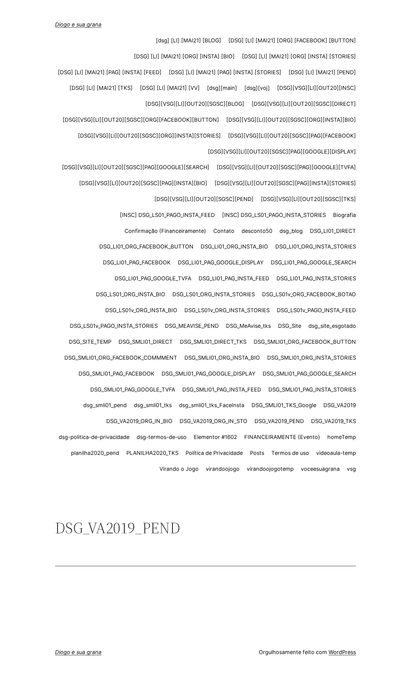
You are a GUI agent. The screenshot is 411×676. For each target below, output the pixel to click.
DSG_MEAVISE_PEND (192, 326)
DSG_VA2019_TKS (333, 421)
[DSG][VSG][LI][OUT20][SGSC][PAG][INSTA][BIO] (143, 183)
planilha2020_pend (95, 453)
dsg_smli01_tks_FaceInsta (211, 405)
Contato (223, 231)
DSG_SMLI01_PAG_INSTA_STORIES (312, 389)
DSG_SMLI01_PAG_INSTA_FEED (221, 389)
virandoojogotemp (270, 469)
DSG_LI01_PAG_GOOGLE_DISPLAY (221, 262)
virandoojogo (222, 469)
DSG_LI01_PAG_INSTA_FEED (234, 278)
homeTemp (341, 437)
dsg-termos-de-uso (162, 437)
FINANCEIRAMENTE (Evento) (282, 437)
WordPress (342, 652)
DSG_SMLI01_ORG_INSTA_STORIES (311, 358)
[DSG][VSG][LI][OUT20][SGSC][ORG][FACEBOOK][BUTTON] (141, 120)
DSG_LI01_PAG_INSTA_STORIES (316, 278)
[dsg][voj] (257, 88)
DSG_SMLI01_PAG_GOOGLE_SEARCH (309, 373)
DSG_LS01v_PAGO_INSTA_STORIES (114, 326)
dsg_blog (291, 231)
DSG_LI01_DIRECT (333, 231)
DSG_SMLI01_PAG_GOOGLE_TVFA (132, 389)
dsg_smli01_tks (153, 405)
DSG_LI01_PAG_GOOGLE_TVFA (153, 278)
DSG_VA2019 (339, 405)
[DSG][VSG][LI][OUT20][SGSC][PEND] (204, 199)
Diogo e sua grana (78, 24)
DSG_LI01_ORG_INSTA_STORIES (315, 246)
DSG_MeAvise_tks (248, 326)
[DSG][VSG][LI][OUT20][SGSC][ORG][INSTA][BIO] (291, 120)
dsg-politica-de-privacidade (94, 437)
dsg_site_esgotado (332, 326)
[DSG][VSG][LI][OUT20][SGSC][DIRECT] (304, 104)
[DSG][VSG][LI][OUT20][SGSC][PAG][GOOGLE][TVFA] (286, 167)
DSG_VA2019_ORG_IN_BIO (139, 421)
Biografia (344, 215)
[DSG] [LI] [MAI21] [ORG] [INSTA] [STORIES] (299, 56)
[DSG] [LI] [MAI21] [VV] (170, 88)
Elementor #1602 (215, 437)
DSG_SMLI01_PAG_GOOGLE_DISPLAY (208, 373)
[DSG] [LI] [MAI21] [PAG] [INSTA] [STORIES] (225, 72)
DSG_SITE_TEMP (90, 342)
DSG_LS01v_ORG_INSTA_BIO (141, 310)
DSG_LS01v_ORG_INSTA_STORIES (227, 310)
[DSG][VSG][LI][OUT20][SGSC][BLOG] (194, 104)
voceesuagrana (320, 469)
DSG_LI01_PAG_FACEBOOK (137, 262)
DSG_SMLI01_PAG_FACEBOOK (116, 373)
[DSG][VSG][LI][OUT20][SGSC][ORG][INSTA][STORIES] (149, 135)
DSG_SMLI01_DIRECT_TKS (213, 342)
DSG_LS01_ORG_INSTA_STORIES (213, 294)
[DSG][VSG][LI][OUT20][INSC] (316, 88)
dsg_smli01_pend (105, 405)
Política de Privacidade (214, 453)
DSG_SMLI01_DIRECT (146, 342)
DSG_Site (289, 326)
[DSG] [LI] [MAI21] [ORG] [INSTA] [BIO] (184, 56)
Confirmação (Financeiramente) (165, 231)
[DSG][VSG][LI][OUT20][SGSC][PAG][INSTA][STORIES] (285, 183)
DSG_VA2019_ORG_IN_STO (213, 421)
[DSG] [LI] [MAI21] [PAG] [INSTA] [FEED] (110, 72)
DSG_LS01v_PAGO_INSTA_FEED (316, 310)
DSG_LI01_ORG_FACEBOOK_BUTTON (146, 246)
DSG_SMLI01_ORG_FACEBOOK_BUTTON (305, 342)
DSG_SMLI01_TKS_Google (284, 405)
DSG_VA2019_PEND (279, 421)
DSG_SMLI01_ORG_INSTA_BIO (222, 358)
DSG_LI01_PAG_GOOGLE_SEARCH (313, 262)
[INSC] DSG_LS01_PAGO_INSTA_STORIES (274, 215)
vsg (351, 469)
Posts (257, 453)
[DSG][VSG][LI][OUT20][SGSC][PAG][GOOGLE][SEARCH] (135, 167)
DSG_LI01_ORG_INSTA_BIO (234, 246)
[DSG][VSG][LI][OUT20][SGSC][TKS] (308, 199)
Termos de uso (290, 453)
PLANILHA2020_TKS (152, 453)
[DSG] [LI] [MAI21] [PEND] (322, 72)
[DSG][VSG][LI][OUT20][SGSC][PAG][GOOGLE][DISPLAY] (282, 151)
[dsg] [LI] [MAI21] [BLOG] (188, 40)
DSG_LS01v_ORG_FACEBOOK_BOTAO (309, 294)
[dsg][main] (222, 88)
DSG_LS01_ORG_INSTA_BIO (130, 294)
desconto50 (257, 231)
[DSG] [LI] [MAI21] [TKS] (101, 88)
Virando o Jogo (179, 469)
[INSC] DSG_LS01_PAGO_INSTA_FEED (167, 215)
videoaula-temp (336, 453)
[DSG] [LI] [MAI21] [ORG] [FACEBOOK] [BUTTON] (292, 40)
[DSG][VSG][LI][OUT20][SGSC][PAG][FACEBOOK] (292, 135)
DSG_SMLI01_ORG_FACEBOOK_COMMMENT (120, 358)
